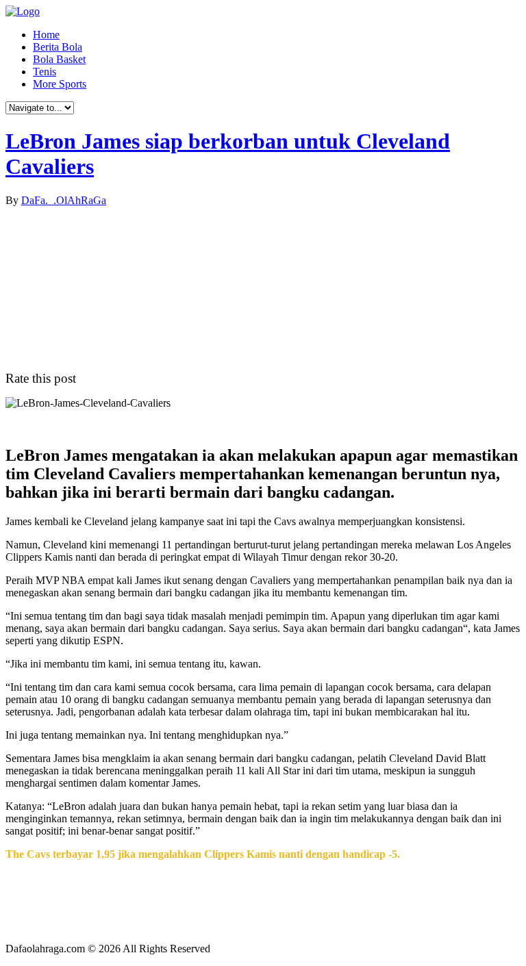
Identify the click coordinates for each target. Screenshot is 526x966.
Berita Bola (57, 47)
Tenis (44, 71)
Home (46, 34)
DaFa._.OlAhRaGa (63, 200)
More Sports (59, 84)
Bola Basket (59, 59)
